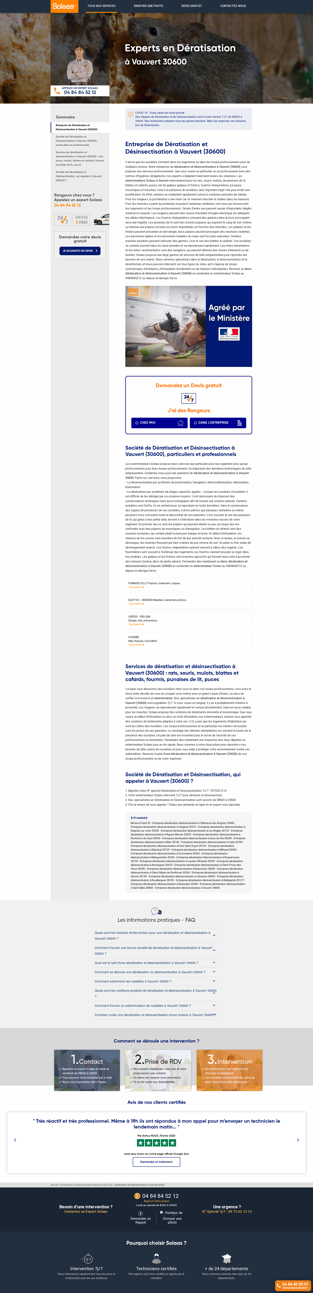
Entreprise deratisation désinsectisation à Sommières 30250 (165, 853)
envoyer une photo (148, 6)
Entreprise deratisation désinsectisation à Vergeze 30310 (163, 826)
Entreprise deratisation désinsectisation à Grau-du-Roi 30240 (197, 838)
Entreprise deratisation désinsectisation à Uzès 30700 (212, 842)
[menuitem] (101, 6)
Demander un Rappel (140, 1220)
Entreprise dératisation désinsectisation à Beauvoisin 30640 (181, 868)
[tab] (156, 935)
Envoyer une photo (172, 1220)
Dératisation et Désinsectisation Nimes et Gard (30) (86, 1185)
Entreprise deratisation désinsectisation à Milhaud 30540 (204, 849)
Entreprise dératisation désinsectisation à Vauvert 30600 (187, 887)
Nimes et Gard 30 (140, 823)
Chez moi (147, 422)
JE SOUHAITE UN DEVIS (77, 251)
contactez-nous (233, 6)
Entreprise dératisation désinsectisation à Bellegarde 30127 (210, 880)
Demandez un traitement (156, 1162)
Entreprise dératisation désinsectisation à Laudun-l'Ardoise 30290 (177, 861)
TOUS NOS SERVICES (101, 6)
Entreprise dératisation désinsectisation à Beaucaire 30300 (164, 884)
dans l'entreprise (214, 422)
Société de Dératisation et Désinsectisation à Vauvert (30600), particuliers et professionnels (76, 140)
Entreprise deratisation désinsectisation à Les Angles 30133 (195, 830)
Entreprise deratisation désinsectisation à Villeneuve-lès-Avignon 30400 (193, 823)
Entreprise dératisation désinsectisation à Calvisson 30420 (182, 876)
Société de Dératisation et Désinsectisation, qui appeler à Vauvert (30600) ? (79, 176)
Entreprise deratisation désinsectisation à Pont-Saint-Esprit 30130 (168, 845)
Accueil (54, 1185)
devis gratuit (191, 6)
